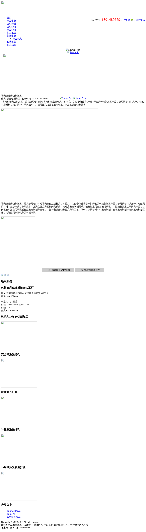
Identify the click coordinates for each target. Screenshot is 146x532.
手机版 (127, 20)
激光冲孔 (11, 514)
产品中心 (11, 20)
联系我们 (11, 44)
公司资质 (11, 23)
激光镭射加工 (14, 511)
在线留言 (11, 41)
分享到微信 (139, 20)
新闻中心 (11, 35)
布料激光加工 (14, 517)
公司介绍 (11, 26)
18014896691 (112, 19)
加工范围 (11, 32)
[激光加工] (73, 52)
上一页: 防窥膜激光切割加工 (58, 270)
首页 (9, 17)
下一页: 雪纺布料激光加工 (89, 270)
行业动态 (17, 38)
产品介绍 (11, 29)
